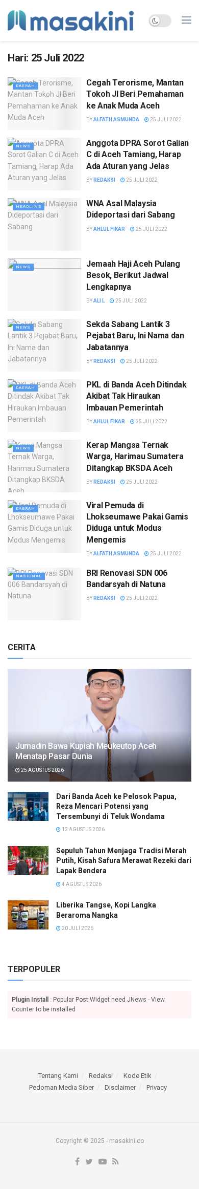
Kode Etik (137, 1075)
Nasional (29, 576)
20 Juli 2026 (77, 928)
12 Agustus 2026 (83, 829)
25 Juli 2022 (165, 119)
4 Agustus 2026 (81, 884)
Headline (28, 206)
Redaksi (104, 180)
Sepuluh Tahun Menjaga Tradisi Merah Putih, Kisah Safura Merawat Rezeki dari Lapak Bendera (123, 861)
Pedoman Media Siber (61, 1087)
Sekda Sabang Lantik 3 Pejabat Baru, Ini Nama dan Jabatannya (135, 335)
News (23, 146)
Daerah (25, 85)
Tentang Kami (58, 1075)
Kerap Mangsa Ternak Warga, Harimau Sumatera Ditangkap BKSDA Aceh (135, 456)
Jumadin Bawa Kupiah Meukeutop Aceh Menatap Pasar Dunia (86, 751)
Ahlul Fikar (109, 229)
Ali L (99, 301)
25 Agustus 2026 (42, 770)
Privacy (156, 1087)
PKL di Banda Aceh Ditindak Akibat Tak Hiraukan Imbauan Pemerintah (136, 396)
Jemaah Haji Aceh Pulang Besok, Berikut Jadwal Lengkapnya (133, 275)
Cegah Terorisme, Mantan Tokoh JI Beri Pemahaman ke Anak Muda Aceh (135, 94)
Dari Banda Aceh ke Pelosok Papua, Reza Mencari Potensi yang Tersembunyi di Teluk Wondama (116, 806)
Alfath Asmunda (116, 119)
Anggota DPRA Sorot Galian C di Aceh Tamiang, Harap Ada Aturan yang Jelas (137, 154)
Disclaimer (120, 1087)
